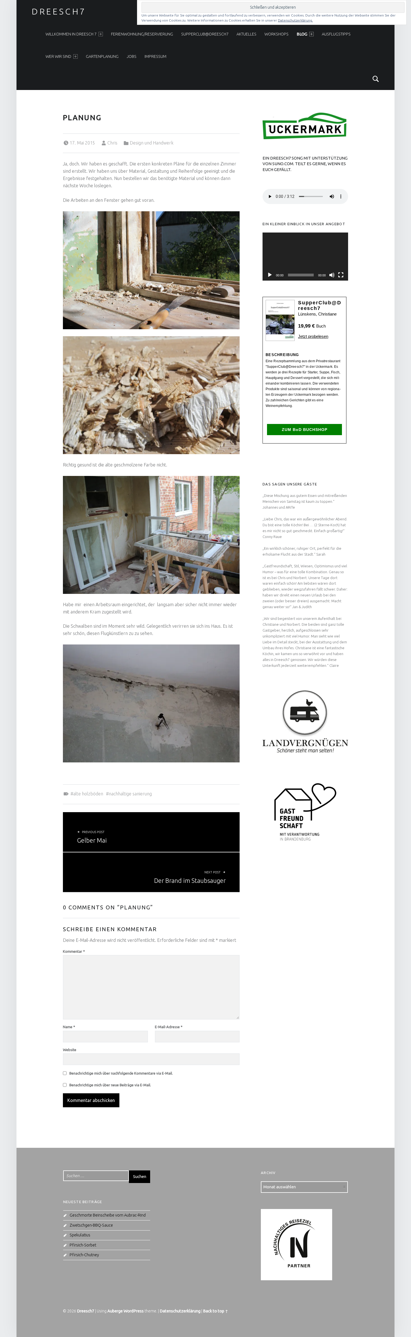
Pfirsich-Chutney (84, 1255)
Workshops (276, 34)
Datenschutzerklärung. (295, 20)
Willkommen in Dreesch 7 (71, 34)
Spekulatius (80, 1235)
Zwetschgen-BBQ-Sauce (91, 1225)
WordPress (134, 1311)
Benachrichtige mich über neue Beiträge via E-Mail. (110, 1085)
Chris (112, 142)
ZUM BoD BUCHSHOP (304, 429)
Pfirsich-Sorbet (83, 1245)
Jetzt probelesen (313, 336)
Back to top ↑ (215, 1311)
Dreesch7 (59, 11)
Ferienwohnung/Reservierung (142, 34)
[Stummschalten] (332, 275)
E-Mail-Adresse (169, 1027)
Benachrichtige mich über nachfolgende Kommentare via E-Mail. (121, 1073)
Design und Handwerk (151, 142)
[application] (305, 257)
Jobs (131, 56)
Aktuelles (246, 34)
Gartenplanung (102, 56)
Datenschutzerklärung (180, 1311)
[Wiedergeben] (270, 275)
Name (69, 1027)
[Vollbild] (341, 275)
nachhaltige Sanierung (130, 793)
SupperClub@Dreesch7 (204, 34)
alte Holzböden (88, 793)
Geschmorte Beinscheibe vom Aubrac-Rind (108, 1215)
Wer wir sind (58, 56)
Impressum (155, 56)
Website (69, 1050)
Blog (302, 34)
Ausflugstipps (336, 34)
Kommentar (74, 951)
